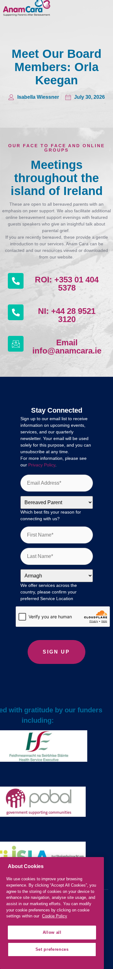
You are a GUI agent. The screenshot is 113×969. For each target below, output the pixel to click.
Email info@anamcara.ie (66, 346)
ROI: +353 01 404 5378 (67, 283)
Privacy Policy (41, 464)
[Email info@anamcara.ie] (16, 344)
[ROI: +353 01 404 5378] (16, 281)
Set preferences (52, 949)
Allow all (52, 932)
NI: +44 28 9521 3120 (66, 315)
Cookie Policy (54, 916)
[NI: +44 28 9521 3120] (16, 312)
